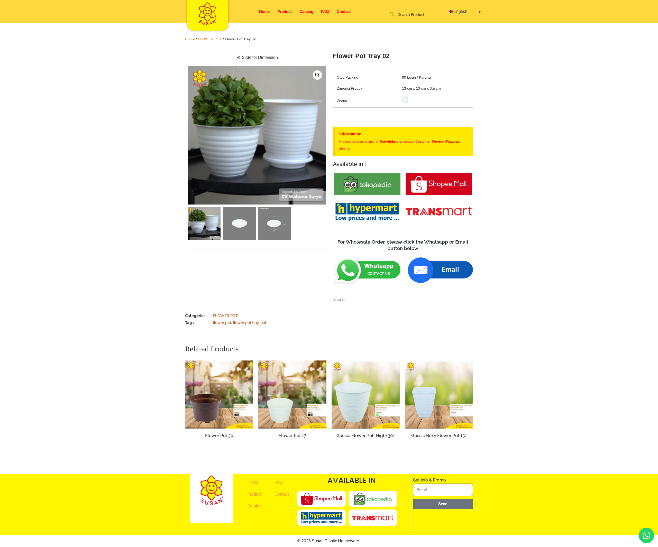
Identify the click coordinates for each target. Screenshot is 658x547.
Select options (292, 454)
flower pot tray (246, 322)
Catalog (306, 11)
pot (263, 322)
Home (264, 11)
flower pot (222, 322)
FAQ (325, 11)
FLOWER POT (210, 39)
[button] (317, 75)
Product (284, 11)
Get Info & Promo (429, 480)
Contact (344, 11)
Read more (219, 445)
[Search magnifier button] (391, 14)
